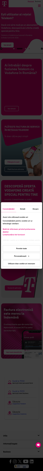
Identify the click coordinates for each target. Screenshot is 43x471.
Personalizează (20, 256)
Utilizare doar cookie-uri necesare (21, 264)
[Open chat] (38, 444)
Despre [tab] (36, 209)
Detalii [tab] (22, 209)
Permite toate (21, 248)
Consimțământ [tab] (8, 209)
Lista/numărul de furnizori (14, 235)
